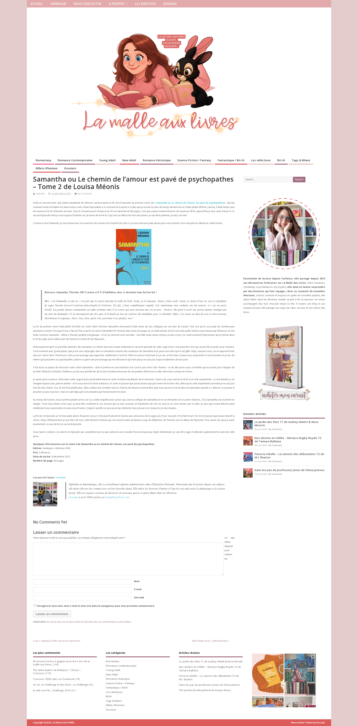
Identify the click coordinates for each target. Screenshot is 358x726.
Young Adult (107, 160)
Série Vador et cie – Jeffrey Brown (209, 640)
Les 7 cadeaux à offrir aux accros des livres (57, 640)
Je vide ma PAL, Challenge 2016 (51, 690)
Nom (137, 581)
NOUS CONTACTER (87, 4)
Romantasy (43, 160)
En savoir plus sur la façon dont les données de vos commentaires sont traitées (89, 621)
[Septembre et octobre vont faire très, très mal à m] (268, 675)
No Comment (85, 193)
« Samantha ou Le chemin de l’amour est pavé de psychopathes (189, 202)
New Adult (129, 160)
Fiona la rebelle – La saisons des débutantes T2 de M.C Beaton (289, 455)
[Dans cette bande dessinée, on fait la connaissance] (300, 675)
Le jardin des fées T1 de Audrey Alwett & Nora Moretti (286, 423)
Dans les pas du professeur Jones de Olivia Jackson (289, 470)
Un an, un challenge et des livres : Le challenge (60, 684)
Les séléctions (261, 160)
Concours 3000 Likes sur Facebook (54, 679)
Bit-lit (281, 160)
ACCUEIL (37, 4)
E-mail (138, 589)
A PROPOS (116, 4)
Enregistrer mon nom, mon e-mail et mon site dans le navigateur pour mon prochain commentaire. (96, 605)
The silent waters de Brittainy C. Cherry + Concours (57, 671)
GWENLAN (58, 4)
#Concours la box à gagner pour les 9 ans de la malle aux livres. (61, 663)
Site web (139, 597)
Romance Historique (157, 160)
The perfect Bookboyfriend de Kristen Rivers (205, 690)
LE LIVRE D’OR (145, 4)
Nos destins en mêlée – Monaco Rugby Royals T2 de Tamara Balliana (288, 439)
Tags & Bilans (301, 160)
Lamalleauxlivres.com (117, 497)
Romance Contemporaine (75, 160)
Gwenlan (40, 193)
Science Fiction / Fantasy (194, 160)
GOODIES (170, 4)
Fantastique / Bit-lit (231, 160)
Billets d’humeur (47, 168)
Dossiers (70, 168)
